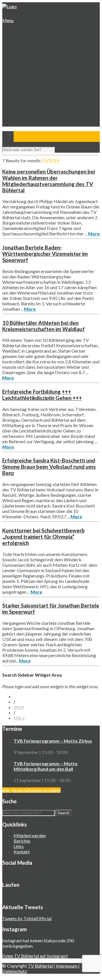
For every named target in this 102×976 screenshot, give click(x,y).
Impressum (67, 965)
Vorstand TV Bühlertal (38, 56)
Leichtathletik (30, 83)
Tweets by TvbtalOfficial (27, 918)
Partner (21, 121)
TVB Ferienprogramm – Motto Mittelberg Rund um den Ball (46, 766)
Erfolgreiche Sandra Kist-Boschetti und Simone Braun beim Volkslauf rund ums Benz (49, 466)
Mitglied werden (30, 835)
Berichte (22, 840)
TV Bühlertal (40, 965)
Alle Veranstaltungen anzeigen (31, 790)
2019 (19, 707)
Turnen (24, 78)
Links (19, 846)
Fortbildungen (31, 110)
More (94, 233)
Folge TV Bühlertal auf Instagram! (35, 955)
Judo (22, 94)
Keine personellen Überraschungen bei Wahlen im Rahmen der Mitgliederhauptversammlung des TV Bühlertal (48, 181)
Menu (8, 20)
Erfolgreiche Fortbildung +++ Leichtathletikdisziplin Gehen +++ (42, 395)
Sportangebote (28, 73)
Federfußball (29, 89)
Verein (20, 46)
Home (19, 40)
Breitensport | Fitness (38, 99)
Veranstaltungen (29, 105)
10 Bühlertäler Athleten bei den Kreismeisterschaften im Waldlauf (43, 326)
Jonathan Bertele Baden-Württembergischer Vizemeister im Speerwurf (45, 253)
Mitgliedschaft (31, 62)
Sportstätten (30, 67)
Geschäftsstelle (32, 51)
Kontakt (21, 126)
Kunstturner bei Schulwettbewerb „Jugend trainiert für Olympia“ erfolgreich (43, 536)
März (19, 718)
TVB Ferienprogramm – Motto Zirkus (53, 740)
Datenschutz (14, 971)
